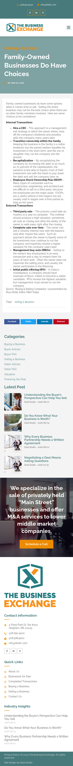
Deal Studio (26, 762)
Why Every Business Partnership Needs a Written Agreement (44, 440)
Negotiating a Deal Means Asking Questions (42, 459)
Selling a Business (21, 48)
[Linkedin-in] (36, 12)
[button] (68, 27)
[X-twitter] (43, 12)
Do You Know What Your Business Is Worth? (41, 417)
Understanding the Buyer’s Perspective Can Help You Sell (45, 396)
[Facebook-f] (30, 12)
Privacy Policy (11, 754)
